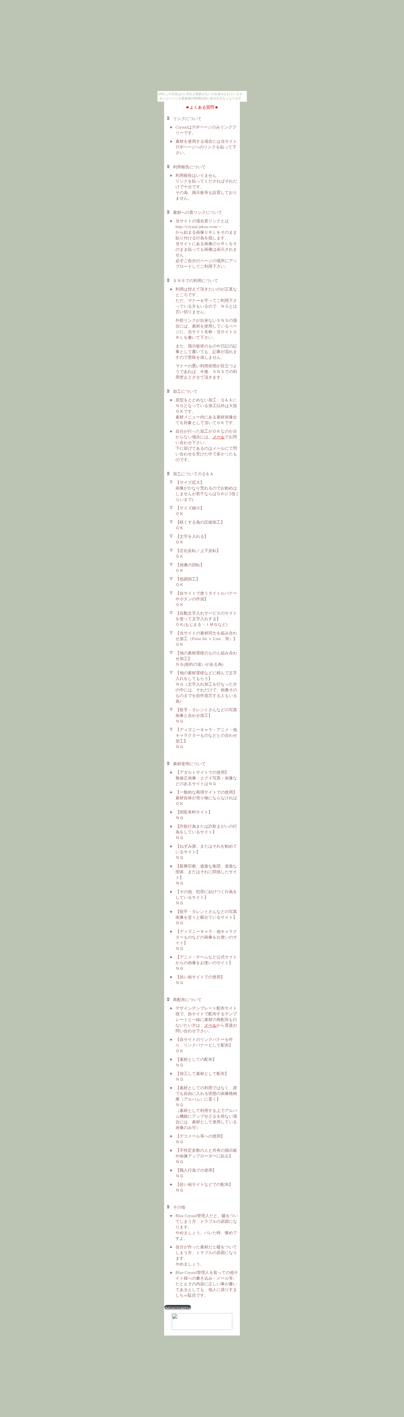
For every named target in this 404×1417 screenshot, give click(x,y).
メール (218, 437)
